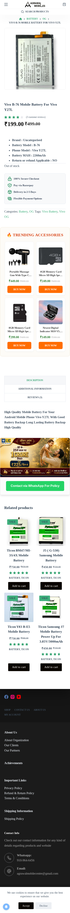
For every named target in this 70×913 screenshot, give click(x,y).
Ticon (25, 578)
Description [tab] (35, 380)
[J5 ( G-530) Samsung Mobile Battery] (51, 531)
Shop (7, 710)
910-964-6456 (25, 860)
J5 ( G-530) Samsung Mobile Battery (51, 555)
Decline (43, 905)
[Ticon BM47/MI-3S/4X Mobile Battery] (19, 531)
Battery (23, 211)
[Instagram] (12, 697)
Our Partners (12, 750)
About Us (40, 710)
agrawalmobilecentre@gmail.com (37, 873)
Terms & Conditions (16, 798)
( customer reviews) (36, 117)
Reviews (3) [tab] (35, 397)
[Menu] (6, 4)
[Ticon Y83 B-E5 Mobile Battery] (19, 607)
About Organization (16, 740)
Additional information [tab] (35, 388)
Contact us (22, 710)
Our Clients (11, 745)
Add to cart (19, 585)
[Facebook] (6, 697)
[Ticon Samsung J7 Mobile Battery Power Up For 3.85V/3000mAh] (51, 607)
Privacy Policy (13, 788)
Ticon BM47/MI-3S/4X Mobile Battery (19, 555)
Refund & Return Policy (19, 793)
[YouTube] (19, 697)
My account (12, 714)
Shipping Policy (14, 818)
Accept (26, 905)
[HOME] (20, 19)
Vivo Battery (50, 211)
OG (31, 211)
